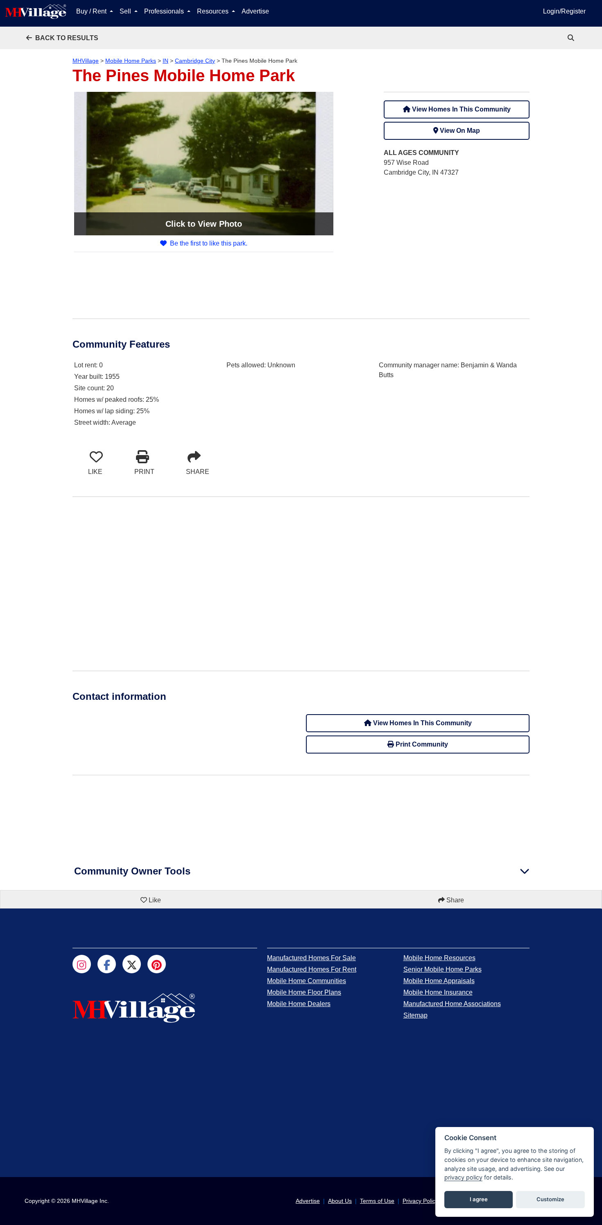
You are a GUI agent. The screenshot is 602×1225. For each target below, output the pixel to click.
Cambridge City (195, 60)
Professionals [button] (165, 11)
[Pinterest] (156, 964)
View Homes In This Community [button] (460, 109)
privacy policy (463, 1177)
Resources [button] (213, 11)
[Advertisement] (457, 241)
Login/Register (564, 11)
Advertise (255, 11)
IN (165, 60)
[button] (62, 38)
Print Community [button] (421, 744)
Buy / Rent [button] (92, 11)
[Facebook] (106, 964)
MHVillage (85, 60)
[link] (571, 38)
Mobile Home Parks (130, 60)
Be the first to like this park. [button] (208, 243)
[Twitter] (131, 964)
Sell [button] (126, 11)
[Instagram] (81, 964)
